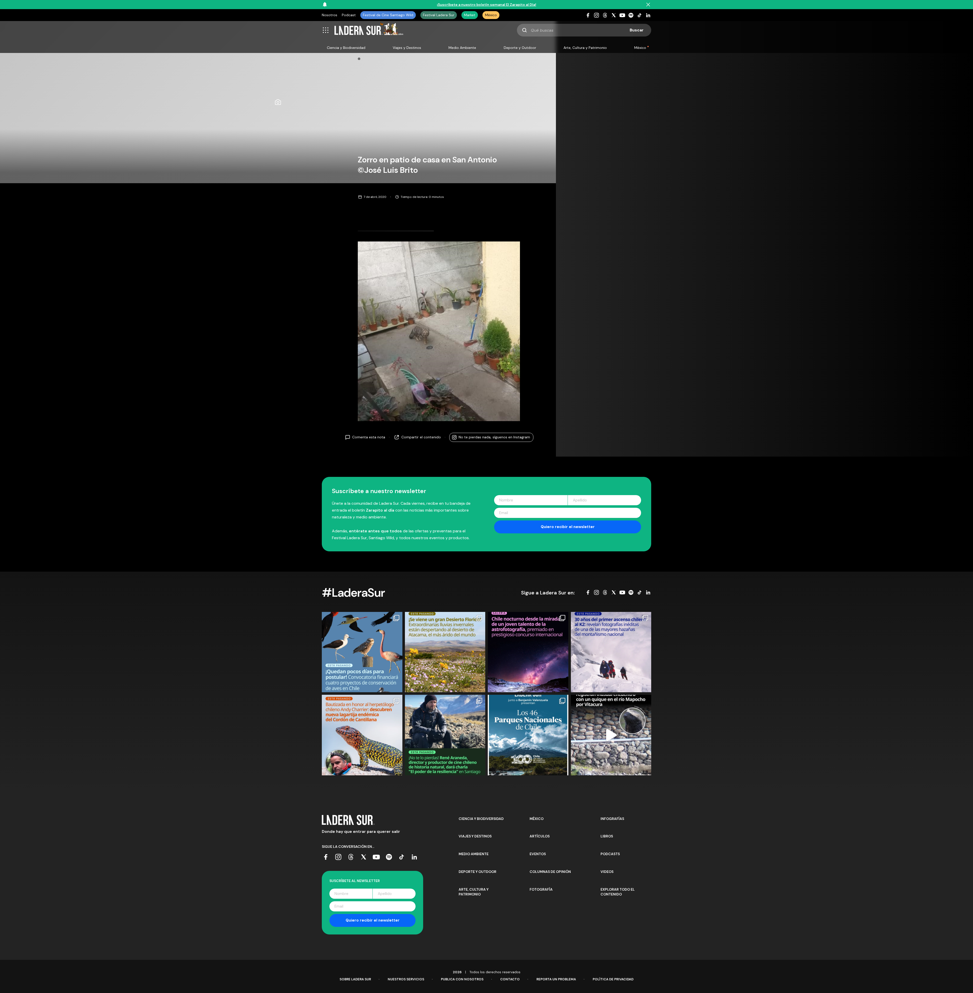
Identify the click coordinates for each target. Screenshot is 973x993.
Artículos (540, 836)
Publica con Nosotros (462, 979)
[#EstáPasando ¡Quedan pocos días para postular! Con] (362, 652)
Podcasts (610, 854)
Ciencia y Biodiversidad (346, 47)
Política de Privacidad (613, 979)
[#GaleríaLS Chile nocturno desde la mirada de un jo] (528, 652)
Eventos (538, 854)
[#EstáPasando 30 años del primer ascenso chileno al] (611, 652)
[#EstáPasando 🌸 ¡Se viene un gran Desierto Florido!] (445, 652)
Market (469, 15)
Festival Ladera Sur (438, 15)
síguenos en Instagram (494, 437)
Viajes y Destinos (407, 47)
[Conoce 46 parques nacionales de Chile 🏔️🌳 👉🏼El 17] (528, 735)
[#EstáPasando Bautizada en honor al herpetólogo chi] (362, 735)
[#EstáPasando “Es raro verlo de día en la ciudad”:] (611, 735)
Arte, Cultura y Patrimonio (585, 47)
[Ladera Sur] (368, 30)
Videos (607, 871)
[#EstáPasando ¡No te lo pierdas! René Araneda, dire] (445, 735)
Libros (607, 836)
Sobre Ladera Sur (355, 979)
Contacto (510, 979)
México (491, 15)
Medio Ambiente (462, 47)
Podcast (349, 15)
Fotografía (541, 889)
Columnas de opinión (550, 871)
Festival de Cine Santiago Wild (388, 15)
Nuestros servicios (406, 979)
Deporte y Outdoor (520, 47)
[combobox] (584, 30)
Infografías (612, 818)
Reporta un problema (556, 979)
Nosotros (329, 15)
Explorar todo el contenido (618, 892)
